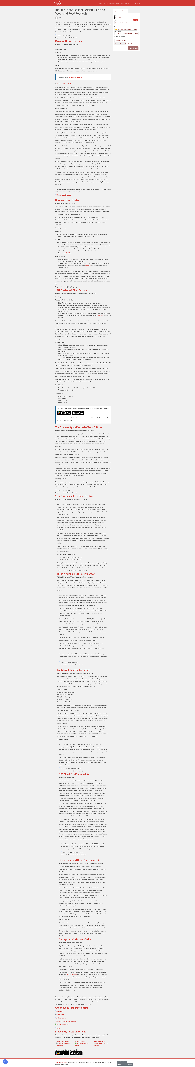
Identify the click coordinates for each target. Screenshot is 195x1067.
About (121, 3)
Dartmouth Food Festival (69, 41)
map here (88, 265)
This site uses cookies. (61, 1062)
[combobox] (126, 17)
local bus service (72, 974)
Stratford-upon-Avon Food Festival (74, 496)
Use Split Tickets (119, 43)
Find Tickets (133, 48)
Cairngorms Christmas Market (75, 939)
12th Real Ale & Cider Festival (71, 290)
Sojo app (100, 315)
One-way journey (120, 36)
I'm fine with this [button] (122, 1061)
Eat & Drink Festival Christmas (73, 669)
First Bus (68, 253)
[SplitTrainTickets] (60, 3)
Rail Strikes (112, 3)
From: (115, 15)
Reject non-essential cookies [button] (125, 1064)
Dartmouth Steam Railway (65, 84)
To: (115, 20)
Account (127, 3)
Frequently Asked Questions (70, 1031)
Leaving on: (117, 26)
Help (117, 3)
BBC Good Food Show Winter (74, 774)
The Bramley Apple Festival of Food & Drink (78, 427)
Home (101, 3)
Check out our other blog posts (71, 1007)
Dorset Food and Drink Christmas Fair (79, 860)
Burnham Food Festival (68, 200)
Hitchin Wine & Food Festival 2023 (76, 573)
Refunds (106, 3)
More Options (131, 43)
